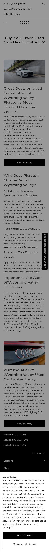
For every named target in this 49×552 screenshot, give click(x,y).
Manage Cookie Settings (24, 544)
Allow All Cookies (24, 535)
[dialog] (24, 512)
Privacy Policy (12, 514)
